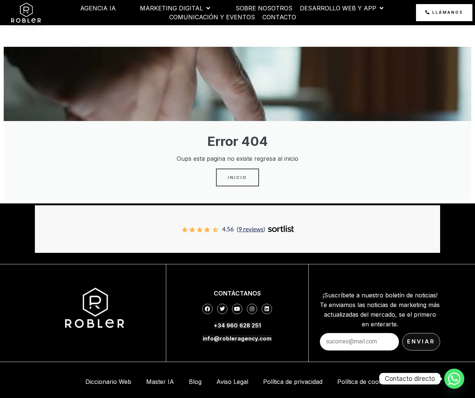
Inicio (237, 177)
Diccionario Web (108, 381)
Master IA (160, 381)
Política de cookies (363, 381)
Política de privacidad (292, 381)
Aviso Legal (232, 381)
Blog (195, 381)
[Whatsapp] (454, 379)
